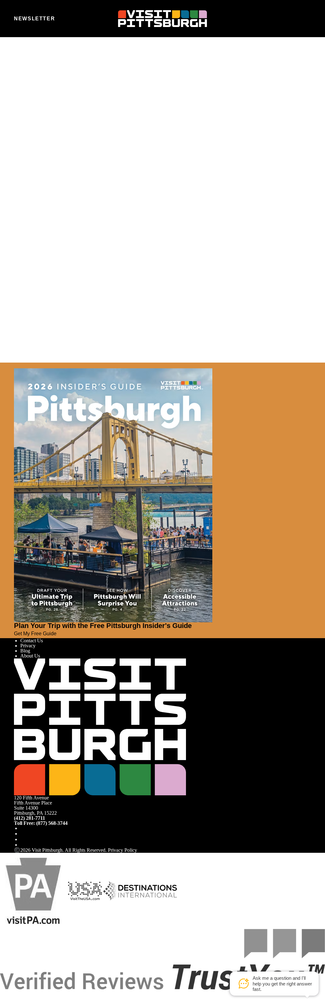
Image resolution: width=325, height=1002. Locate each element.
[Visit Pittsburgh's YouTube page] (22, 839)
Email (37, 90)
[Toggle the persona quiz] (68, 19)
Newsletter (34, 18)
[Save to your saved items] (19, 180)
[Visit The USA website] (85, 890)
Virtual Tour (32, 151)
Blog (25, 650)
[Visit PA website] (33, 890)
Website (22, 90)
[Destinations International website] (140, 890)
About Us (30, 655)
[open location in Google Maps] (92, 190)
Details (27, 141)
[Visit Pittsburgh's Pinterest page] (22, 844)
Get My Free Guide (35, 633)
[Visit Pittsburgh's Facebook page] (22, 828)
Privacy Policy (122, 850)
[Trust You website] (162, 959)
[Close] (16, 365)
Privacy (28, 645)
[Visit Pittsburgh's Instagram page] (22, 833)
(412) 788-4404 (31, 215)
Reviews (29, 156)
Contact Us (31, 640)
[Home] (162, 18)
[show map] (27, 180)
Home (31, 65)
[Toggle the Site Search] (291, 18)
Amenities (30, 146)
